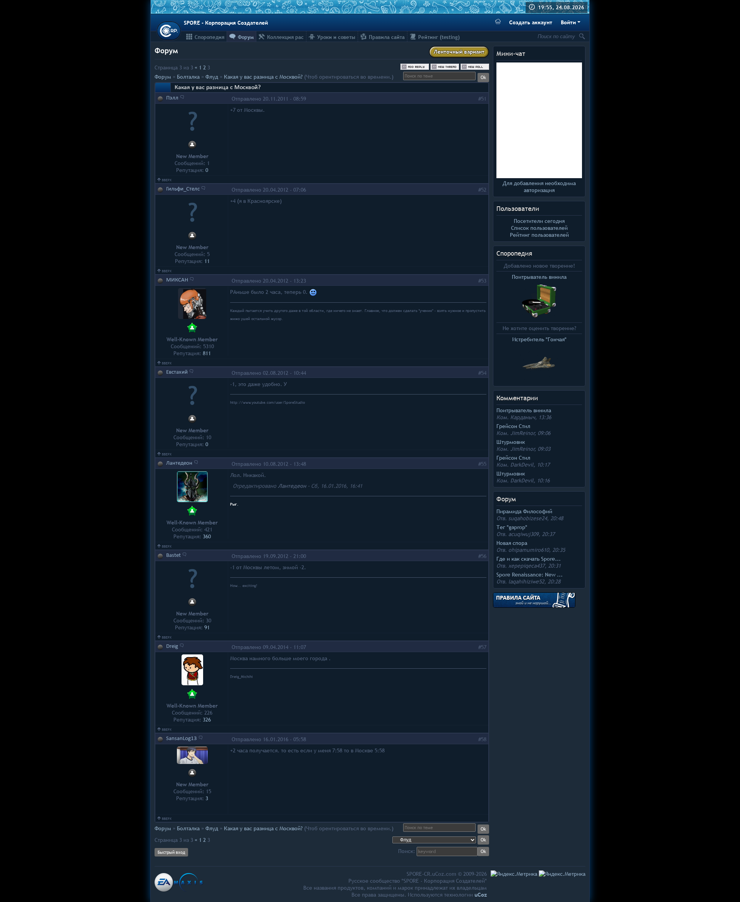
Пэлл (172, 98)
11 (207, 261)
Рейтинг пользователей (539, 234)
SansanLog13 (181, 739)
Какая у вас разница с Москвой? (263, 76)
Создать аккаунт (530, 22)
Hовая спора (511, 543)
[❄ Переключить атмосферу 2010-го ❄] (498, 22)
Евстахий (177, 372)
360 (207, 536)
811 (207, 353)
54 (483, 372)
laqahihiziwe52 (526, 581)
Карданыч (522, 417)
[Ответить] (182, 96)
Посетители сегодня (539, 220)
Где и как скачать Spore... (528, 558)
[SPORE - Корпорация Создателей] (168, 30)
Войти (568, 22)
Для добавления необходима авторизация (539, 187)
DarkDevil (521, 464)
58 (483, 739)
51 (483, 98)
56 (483, 556)
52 (483, 189)
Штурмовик (510, 441)
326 (207, 719)
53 (483, 280)
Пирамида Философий (524, 511)
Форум (163, 76)
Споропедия (514, 253)
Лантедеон (179, 463)
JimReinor (522, 433)
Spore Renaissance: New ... (529, 574)
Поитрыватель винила (523, 410)
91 (207, 627)
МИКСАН (177, 280)
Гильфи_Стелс (183, 189)
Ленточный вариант (459, 51)
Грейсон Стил (513, 426)
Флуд (211, 76)
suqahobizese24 (527, 518)
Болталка (188, 76)
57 (483, 647)
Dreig (172, 646)
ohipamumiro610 (528, 549)
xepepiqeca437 (526, 565)
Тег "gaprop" (511, 527)
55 (483, 463)
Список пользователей (539, 227)
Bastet (173, 555)
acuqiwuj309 (523, 534)
